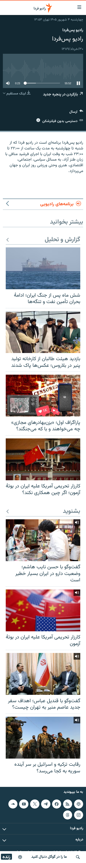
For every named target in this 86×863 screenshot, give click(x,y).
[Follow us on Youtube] (23, 804)
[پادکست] (20, 857)
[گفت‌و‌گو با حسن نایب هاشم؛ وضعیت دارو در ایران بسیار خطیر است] (43, 540)
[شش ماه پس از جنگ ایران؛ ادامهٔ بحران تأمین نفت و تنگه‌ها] (43, 268)
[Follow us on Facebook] (56, 804)
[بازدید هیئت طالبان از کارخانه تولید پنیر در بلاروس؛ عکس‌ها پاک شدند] (43, 332)
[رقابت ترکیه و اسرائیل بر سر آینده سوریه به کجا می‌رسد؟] (43, 738)
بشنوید (71, 511)
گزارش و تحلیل (62, 240)
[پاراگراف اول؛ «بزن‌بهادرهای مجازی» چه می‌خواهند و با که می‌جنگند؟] (43, 396)
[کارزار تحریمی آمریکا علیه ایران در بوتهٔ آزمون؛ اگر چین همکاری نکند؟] (43, 459)
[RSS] (67, 804)
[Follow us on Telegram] (45, 804)
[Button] (76, 113)
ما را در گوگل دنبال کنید (49, 857)
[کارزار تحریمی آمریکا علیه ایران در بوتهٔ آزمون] (43, 610)
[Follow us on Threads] (67, 814)
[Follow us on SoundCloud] (12, 804)
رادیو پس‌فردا (72, 30)
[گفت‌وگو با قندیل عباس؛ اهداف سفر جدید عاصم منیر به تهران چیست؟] (43, 674)
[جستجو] (78, 857)
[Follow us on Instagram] (78, 814)
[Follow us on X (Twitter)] (34, 804)
